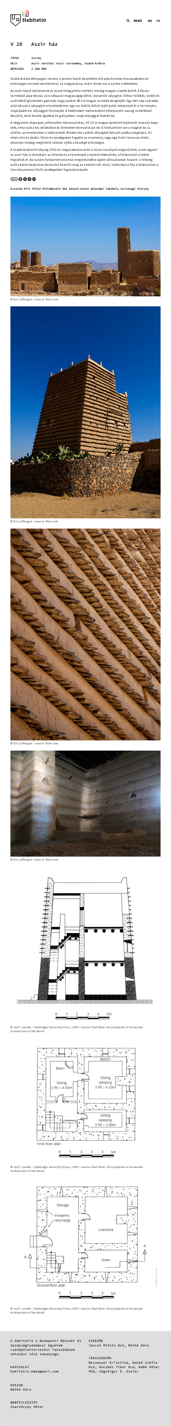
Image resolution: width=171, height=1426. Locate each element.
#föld (36, 189)
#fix (27, 189)
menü (138, 21)
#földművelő (51, 189)
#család (16, 189)
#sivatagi (128, 189)
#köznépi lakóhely (105, 189)
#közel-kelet (79, 189)
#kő (64, 189)
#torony (143, 189)
